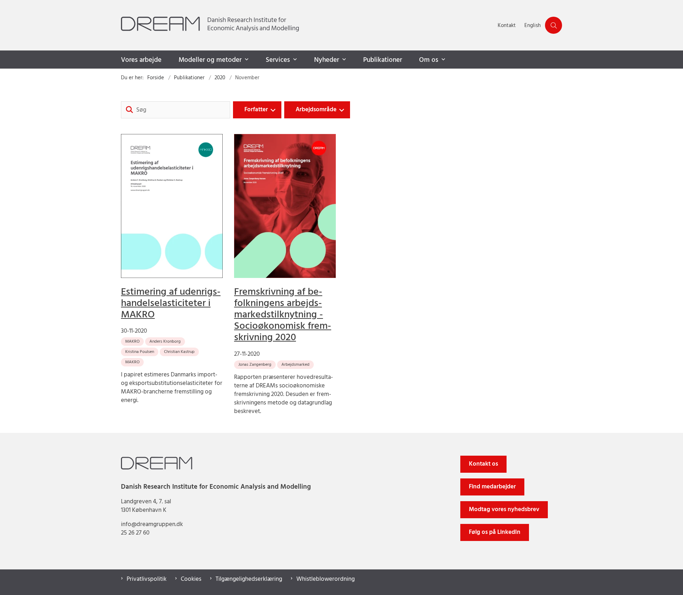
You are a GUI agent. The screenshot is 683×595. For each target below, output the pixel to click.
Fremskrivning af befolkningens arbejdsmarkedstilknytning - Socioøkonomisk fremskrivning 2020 (282, 314)
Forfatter (256, 109)
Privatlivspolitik (146, 579)
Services (278, 60)
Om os (428, 60)
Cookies (191, 579)
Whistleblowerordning (325, 579)
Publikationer (382, 60)
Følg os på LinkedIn (494, 532)
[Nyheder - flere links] (343, 60)
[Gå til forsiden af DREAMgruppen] (307, 25)
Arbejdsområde (316, 109)
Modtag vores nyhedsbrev (504, 509)
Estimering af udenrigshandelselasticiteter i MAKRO (171, 303)
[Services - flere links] (294, 60)
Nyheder (326, 60)
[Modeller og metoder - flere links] (246, 60)
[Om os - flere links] (442, 60)
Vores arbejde (141, 60)
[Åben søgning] (553, 25)
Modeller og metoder (210, 60)
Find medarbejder (492, 487)
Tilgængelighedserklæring (249, 579)
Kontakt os (483, 464)
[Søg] (129, 109)
